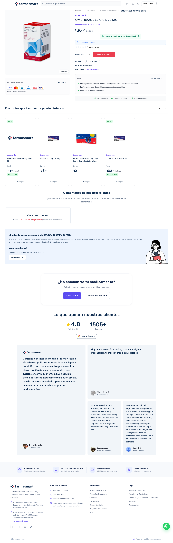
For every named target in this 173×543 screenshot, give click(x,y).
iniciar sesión (24, 220)
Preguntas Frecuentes (98, 494)
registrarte (37, 220)
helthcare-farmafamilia (108, 11)
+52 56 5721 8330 (60, 490)
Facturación (134, 505)
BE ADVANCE (93, 70)
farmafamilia (90, 11)
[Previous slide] (159, 108)
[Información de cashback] (139, 36)
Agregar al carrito (104, 54)
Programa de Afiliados (98, 509)
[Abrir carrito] (157, 3)
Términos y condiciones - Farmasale (143, 498)
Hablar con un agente (97, 295)
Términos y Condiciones (139, 494)
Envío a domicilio (96, 505)
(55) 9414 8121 (58, 494)
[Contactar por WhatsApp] (138, 4)
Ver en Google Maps (20, 521)
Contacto (94, 498)
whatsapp (64, 242)
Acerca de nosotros (98, 490)
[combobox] (88, 54)
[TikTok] (31, 527)
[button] (126, 3)
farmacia (78, 11)
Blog (91, 512)
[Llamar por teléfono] (132, 4)
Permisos (132, 501)
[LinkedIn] (25, 527)
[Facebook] (13, 527)
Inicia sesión (148, 4)
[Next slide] (165, 108)
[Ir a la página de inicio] (26, 4)
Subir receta (72, 295)
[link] (133, 11)
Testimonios (95, 501)
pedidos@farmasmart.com (63, 498)
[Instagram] (19, 527)
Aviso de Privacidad (137, 490)
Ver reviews (16, 257)
